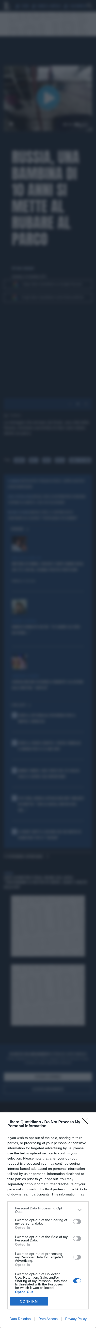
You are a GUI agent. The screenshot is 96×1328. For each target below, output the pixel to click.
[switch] (77, 1221)
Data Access (48, 1319)
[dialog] (48, 1220)
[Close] (86, 1122)
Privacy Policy (76, 1319)
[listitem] (48, 1209)
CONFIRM (29, 1301)
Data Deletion (20, 1319)
